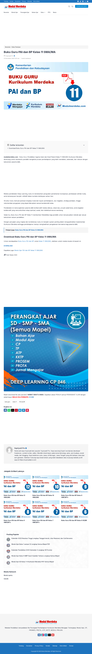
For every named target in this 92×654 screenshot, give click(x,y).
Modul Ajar (15, 12)
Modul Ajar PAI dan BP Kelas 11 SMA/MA (28, 250)
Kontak (11, 1)
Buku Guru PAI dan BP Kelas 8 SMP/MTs (14, 521)
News (54, 12)
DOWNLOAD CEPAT (81, 6)
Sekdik (6, 579)
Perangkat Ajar (24, 12)
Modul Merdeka (45, 651)
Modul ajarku (8, 575)
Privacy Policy (39, 646)
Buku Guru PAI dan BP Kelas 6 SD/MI (74, 520)
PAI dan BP (22, 401)
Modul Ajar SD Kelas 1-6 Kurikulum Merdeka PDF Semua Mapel (33, 562)
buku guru (7, 401)
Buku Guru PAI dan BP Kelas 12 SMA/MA (29, 230)
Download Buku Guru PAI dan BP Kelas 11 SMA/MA (27, 148)
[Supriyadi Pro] (10, 452)
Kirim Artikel (36, 1)
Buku (42, 12)
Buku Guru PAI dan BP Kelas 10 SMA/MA (43, 496)
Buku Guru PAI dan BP (26, 241)
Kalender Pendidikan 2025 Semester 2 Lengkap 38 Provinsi (32, 550)
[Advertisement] (46, 30)
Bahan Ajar (35, 12)
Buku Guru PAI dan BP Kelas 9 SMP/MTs (71, 496)
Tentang (6, 1)
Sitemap (29, 1)
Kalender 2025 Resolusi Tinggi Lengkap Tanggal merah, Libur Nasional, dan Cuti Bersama (42, 538)
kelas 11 (15, 401)
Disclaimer (17, 1)
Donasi (71, 646)
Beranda (6, 12)
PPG (49, 12)
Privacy (24, 1)
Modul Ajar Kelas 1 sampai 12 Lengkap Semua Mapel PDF (31, 544)
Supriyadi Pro (19, 448)
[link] (78, 1)
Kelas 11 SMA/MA (45, 241)
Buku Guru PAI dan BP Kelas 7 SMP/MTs (43, 521)
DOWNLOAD (8, 246)
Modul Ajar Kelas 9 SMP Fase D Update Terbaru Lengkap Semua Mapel (35, 556)
